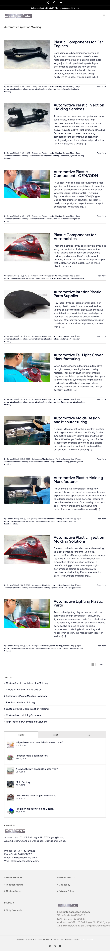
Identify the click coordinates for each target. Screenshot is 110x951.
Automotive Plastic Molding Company (26, 695)
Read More (101, 86)
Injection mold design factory (32, 755)
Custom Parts (13, 890)
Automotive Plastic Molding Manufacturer (78, 479)
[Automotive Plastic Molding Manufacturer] (27, 490)
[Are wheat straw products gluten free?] (10, 768)
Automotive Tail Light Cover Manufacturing (78, 356)
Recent (55, 735)
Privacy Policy (66, 890)
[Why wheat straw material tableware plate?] (10, 742)
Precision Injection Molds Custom (24, 689)
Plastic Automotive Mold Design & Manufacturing (49, 462)
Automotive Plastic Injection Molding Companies (49, 156)
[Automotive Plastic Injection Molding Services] (27, 117)
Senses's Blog (68, 86)
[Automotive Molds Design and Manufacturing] (27, 430)
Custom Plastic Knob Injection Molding (27, 683)
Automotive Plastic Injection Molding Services (79, 107)
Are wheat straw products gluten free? (37, 768)
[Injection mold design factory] (10, 755)
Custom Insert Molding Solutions (23, 715)
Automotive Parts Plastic (39, 278)
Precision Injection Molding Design (35, 808)
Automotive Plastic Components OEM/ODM (76, 173)
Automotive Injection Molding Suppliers (45, 521)
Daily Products (14, 909)
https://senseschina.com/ (25, 860)
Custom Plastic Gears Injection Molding (27, 708)
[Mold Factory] (10, 782)
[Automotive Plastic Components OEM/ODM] (27, 184)
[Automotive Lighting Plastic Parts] (27, 613)
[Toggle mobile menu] (104, 14)
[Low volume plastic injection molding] (10, 795)
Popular (21, 735)
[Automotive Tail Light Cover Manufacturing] (27, 367)
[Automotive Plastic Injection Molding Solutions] (27, 549)
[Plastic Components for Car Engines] (27, 54)
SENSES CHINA (86, 939)
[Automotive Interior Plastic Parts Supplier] (27, 304)
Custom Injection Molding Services (43, 588)
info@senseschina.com (69, 8)
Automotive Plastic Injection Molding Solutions (79, 539)
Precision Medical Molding (20, 702)
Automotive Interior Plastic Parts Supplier (77, 293)
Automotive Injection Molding (16, 89)
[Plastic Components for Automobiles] (27, 247)
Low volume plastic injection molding (36, 795)
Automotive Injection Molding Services (45, 648)
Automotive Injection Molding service (44, 89)
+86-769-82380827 (20, 854)
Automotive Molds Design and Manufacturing (77, 420)
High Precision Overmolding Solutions (26, 721)
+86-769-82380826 (23, 850)
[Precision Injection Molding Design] (10, 808)
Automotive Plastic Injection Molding (44, 339)
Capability (64, 884)
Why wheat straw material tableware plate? (39, 742)
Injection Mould (14, 884)
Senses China (12, 86)
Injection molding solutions (69, 588)
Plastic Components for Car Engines (78, 44)
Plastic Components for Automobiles (75, 236)
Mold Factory (23, 782)
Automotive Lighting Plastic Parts (78, 603)
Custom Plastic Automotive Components (67, 278)
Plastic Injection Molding (52, 86)
